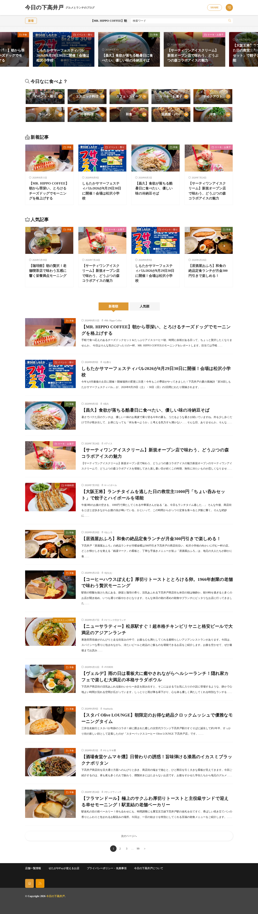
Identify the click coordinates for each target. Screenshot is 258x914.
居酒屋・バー (174, 114)
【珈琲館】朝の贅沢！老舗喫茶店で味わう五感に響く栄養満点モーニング (47, 271)
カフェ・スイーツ (130, 96)
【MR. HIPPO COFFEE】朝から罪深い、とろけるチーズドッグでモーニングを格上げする (113, 20)
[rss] (40, 883)
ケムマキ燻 (110, 750)
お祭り (107, 362)
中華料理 (92, 114)
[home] (29, 883)
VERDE (109, 667)
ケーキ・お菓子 (215, 34)
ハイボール (111, 485)
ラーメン (50, 114)
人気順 (144, 306)
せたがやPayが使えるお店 (64, 868)
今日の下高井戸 (60, 7)
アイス (109, 443)
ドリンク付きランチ (116, 620)
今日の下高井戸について (148, 868)
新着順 (113, 306)
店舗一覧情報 (33, 868)
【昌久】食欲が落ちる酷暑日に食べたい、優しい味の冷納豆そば (154, 188)
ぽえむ (109, 573)
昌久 (106, 404)
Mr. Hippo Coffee (114, 320)
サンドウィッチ (113, 792)
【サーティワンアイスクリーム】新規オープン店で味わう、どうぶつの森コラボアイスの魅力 (192, 55)
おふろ (109, 532)
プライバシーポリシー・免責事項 (107, 868)
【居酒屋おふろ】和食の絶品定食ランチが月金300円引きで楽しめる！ (208, 271)
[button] (4, 49)
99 (138, 848)
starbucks (108, 708)
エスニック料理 (90, 96)
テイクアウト (216, 96)
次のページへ (129, 835)
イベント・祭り (85, 34)
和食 (155, 34)
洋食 (24, 34)
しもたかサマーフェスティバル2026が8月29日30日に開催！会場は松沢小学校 (62, 55)
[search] (229, 20)
